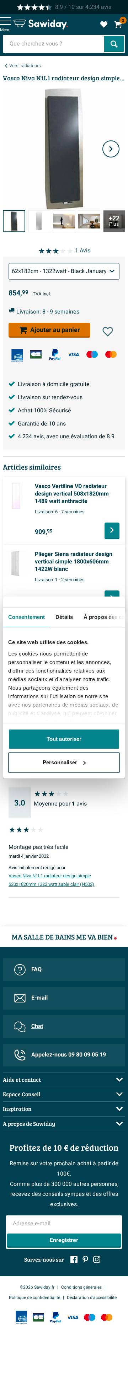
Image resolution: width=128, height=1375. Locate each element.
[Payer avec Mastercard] (111, 354)
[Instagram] (96, 1259)
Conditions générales (81, 1287)
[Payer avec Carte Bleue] (36, 354)
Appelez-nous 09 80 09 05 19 (68, 1054)
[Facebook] (74, 1259)
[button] (107, 332)
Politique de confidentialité (34, 1297)
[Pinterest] (85, 1259)
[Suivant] (110, 148)
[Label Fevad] (17, 355)
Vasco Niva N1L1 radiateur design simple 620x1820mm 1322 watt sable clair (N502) (51, 880)
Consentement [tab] (26, 617)
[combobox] (54, 44)
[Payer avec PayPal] (54, 354)
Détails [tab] (64, 617)
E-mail (39, 998)
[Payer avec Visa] (73, 354)
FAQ (36, 969)
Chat (37, 1026)
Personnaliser (60, 762)
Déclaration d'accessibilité (92, 1297)
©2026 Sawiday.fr (37, 1287)
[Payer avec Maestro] (92, 354)
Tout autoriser (64, 739)
